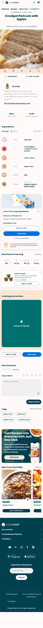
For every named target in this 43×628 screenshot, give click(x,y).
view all (38, 467)
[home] (12, 2)
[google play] (14, 556)
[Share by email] (38, 71)
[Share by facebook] (21, 71)
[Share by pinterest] (13, 71)
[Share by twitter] (30, 71)
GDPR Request (11, 594)
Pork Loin (27, 140)
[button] (3, 2)
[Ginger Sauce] (16, 492)
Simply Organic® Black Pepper (30, 185)
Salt (25, 175)
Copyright (12, 601)
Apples (32, 147)
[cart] (38, 2)
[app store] (30, 556)
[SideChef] (10, 525)
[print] (5, 71)
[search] (34, 2)
